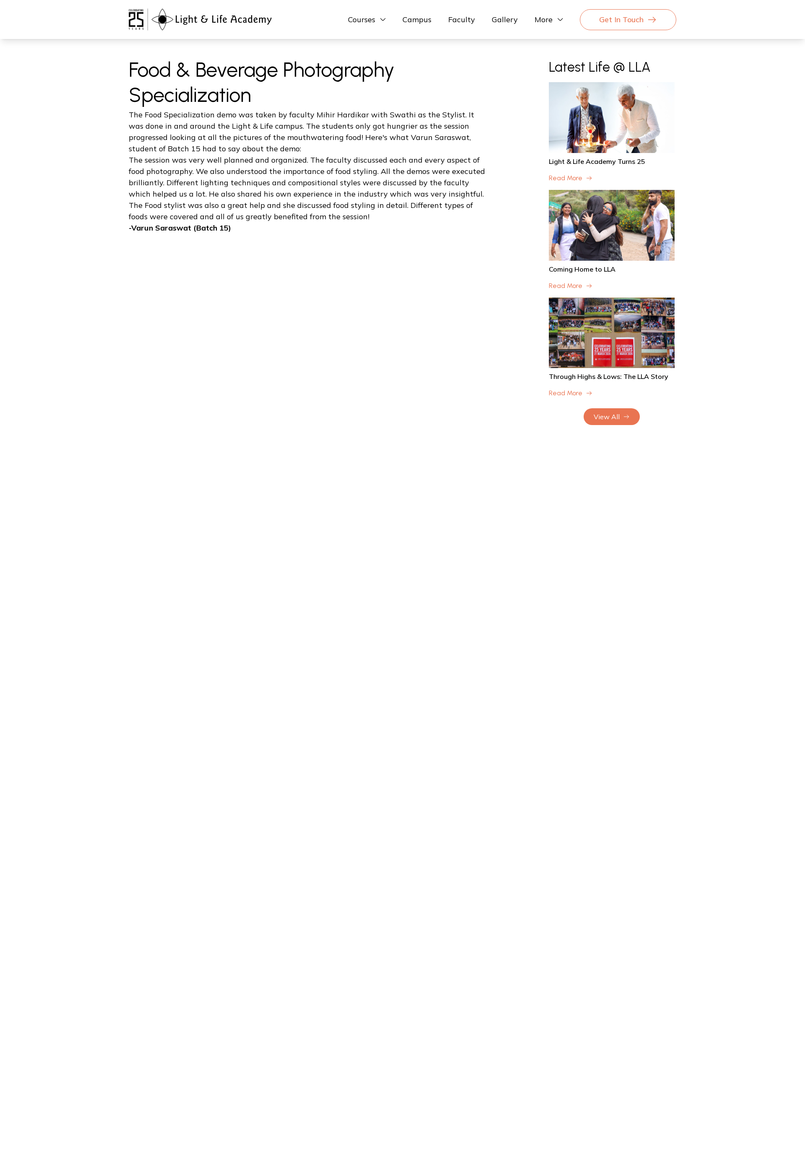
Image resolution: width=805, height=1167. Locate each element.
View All (607, 416)
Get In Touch (621, 19)
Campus (416, 19)
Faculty (461, 19)
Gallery (505, 19)
